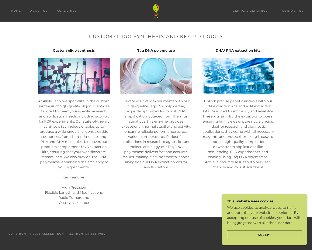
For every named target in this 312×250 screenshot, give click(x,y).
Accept (264, 234)
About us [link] (39, 10)
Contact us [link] (293, 10)
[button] (68, 10)
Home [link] (16, 10)
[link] (156, 10)
